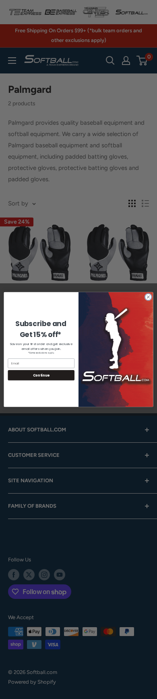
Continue (41, 375)
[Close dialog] (148, 297)
